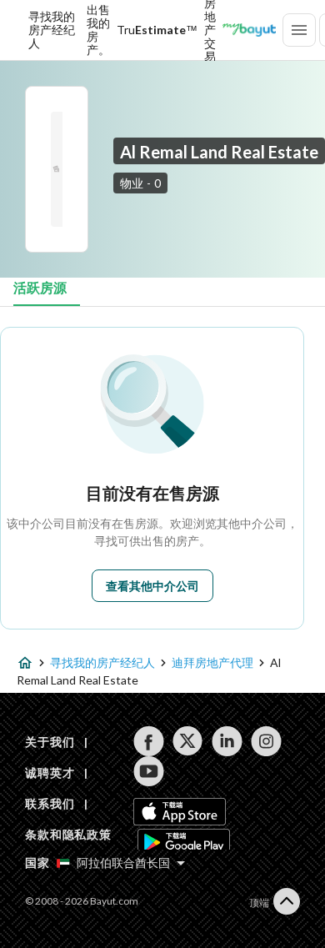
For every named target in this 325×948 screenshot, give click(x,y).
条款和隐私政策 (68, 834)
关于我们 (49, 742)
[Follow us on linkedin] (227, 741)
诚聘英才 (49, 772)
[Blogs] (249, 30)
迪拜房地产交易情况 (210, 30)
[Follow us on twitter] (187, 741)
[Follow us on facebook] (148, 741)
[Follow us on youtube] (148, 771)
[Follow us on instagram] (266, 741)
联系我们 (49, 803)
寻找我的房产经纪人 (51, 30)
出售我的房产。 (98, 30)
